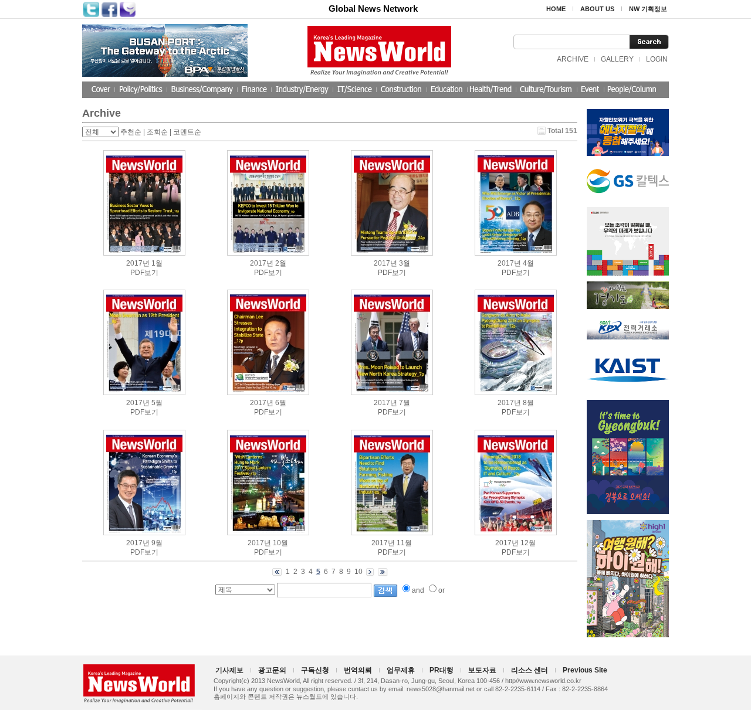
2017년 (138, 263)
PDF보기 (144, 273)
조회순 (157, 132)
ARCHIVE (572, 59)
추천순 (130, 132)
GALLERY (617, 59)
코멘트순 (187, 132)
